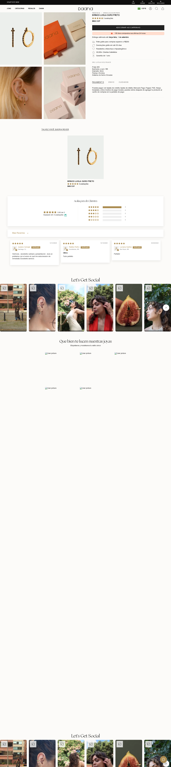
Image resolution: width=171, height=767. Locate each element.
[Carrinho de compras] (163, 8)
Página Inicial (96, 13)
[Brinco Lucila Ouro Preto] (85, 157)
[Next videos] (166, 307)
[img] (17, 243)
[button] (9, 8)
